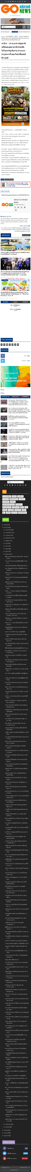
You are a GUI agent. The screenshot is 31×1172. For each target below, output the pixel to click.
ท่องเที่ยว (20, 496)
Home (2, 36)
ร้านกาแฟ (17, 510)
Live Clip (14, 512)
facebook (25, 302)
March (7, 554)
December (8, 530)
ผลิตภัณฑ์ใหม (22, 512)
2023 (5, 1133)
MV (4, 512)
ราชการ (13, 501)
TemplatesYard (6, 1170)
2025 (5, 527)
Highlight (15, 396)
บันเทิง (14, 496)
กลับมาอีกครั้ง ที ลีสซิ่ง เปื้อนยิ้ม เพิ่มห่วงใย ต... (16, 565)
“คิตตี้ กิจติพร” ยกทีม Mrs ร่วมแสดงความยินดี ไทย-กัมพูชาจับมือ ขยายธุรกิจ (18, 444)
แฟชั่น (8, 512)
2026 (5, 525)
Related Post (6, 235)
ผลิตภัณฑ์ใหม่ (13, 499)
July (6, 543)
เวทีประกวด (16, 507)
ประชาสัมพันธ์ (6, 31)
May (6, 549)
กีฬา (22, 507)
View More (27, 235)
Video (24, 510)
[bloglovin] (13, 1)
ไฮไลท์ (5, 510)
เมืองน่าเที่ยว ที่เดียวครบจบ (12, 959)
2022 (5, 1135)
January (7, 1127)
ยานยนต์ (11, 510)
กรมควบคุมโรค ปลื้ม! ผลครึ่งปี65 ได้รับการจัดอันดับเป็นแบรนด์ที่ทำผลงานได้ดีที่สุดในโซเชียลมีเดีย (19, 451)
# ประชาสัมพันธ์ (9, 179)
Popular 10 (5, 396)
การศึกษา (21, 499)
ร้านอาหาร (19, 504)
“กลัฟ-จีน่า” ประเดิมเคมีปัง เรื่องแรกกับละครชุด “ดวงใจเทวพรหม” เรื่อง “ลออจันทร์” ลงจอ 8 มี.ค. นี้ (19, 467)
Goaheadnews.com (14, 1167)
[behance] (20, 1)
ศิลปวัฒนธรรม (7, 507)
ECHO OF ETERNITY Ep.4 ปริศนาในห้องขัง (16, 940)
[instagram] (22, 1)
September (8, 538)
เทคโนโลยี (6, 501)
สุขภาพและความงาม (8, 504)
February (7, 1124)
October (7, 535)
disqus (15, 302)
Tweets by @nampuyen (7, 477)
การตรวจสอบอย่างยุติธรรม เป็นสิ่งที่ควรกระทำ (17, 943)
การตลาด (5, 499)
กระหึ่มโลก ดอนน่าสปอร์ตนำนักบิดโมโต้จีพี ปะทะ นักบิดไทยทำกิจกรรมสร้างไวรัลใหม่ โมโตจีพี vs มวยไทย (19, 431)
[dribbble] (15, 1)
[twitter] (8, 1)
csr (26, 507)
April (6, 551)
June (6, 546)
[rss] (18, 1)
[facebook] (6, 1)
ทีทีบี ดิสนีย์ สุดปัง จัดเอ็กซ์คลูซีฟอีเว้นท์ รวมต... (16, 648)
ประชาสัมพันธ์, (22, 62)
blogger (5, 302)
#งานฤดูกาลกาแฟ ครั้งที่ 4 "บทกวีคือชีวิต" (15, 1075)
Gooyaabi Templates (24, 1170)
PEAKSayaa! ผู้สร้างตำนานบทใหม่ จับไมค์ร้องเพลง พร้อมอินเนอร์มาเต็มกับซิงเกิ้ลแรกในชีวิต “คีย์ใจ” (19, 438)
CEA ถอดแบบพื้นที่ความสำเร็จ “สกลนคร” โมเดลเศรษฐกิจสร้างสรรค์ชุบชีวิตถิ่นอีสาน (19, 424)
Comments (25, 396)
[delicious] (25, 1)
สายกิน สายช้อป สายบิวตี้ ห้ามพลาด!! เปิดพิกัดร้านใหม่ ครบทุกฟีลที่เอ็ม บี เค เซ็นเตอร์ (15, 253)
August (7, 540)
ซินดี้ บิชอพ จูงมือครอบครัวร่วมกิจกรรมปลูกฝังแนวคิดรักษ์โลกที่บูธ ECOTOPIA (18, 418)
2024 (5, 1130)
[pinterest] (10, 1)
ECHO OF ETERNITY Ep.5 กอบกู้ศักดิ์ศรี (15, 631)
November (8, 532)
